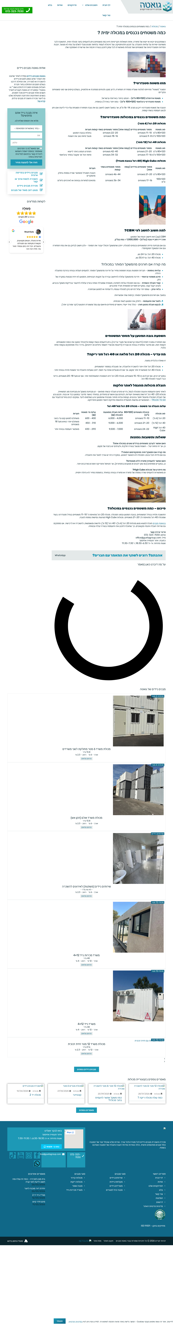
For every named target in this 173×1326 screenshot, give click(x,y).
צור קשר (106, 15)
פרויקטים (72, 5)
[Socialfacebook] (37, 1155)
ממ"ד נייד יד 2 (38, 1195)
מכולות (154, 26)
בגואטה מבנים (159, 523)
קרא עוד (41, 101)
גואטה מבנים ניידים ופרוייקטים (147, 1134)
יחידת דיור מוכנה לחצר (34, 1188)
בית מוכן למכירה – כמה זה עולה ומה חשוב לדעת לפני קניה (28, 1180)
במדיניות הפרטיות (75, 1322)
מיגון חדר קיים (38, 1201)
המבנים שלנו (91, 5)
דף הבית (106, 5)
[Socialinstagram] (29, 1155)
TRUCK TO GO (158, 400)
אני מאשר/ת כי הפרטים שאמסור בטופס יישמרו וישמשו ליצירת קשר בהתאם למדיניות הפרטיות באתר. (28, 152)
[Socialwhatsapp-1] (21, 1155)
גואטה (163, 26)
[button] (60, 555)
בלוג (50, 5)
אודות (60, 5)
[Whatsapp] (37, 1163)
